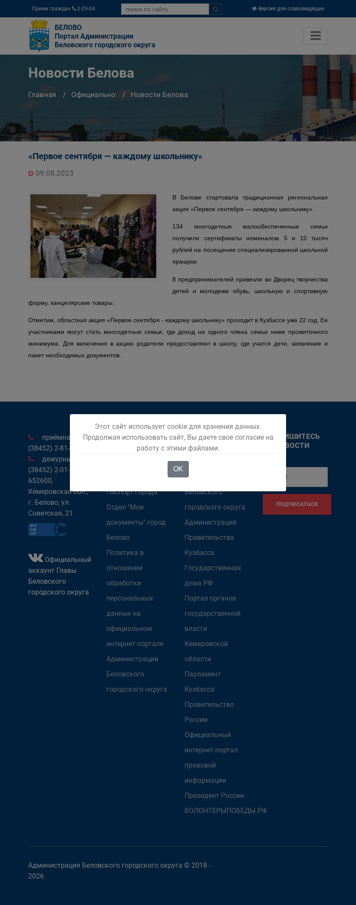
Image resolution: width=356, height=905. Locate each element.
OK (178, 469)
